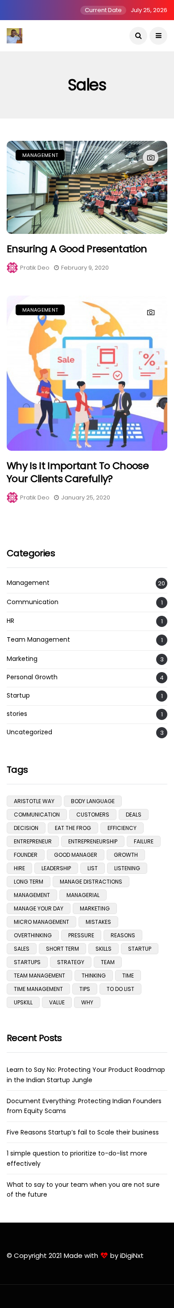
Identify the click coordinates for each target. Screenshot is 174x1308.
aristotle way (34, 801)
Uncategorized (29, 732)
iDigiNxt (132, 1255)
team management (39, 975)
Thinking (94, 975)
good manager (75, 855)
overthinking (33, 935)
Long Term (28, 881)
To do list (120, 989)
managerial (82, 895)
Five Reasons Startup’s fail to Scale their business (83, 1132)
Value (57, 1002)
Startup (18, 695)
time (128, 975)
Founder (25, 855)
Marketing (22, 659)
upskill (23, 1002)
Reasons (123, 935)
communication (37, 814)
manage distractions (91, 881)
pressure (81, 935)
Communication (32, 602)
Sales (21, 948)
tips (84, 989)
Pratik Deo (35, 267)
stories (17, 714)
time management (38, 989)
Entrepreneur (33, 841)
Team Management (38, 639)
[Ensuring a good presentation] (87, 187)
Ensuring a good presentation (77, 249)
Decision (26, 828)
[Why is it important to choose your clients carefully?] (87, 373)
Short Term (62, 948)
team (108, 962)
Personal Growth (32, 677)
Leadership (56, 868)
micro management (41, 922)
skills (103, 948)
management (32, 895)
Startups (27, 962)
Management (40, 155)
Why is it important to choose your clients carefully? (78, 472)
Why (87, 1002)
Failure (143, 841)
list (92, 868)
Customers (92, 814)
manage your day (38, 908)
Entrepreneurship (92, 841)
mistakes (98, 922)
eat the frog (73, 828)
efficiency (122, 828)
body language (93, 801)
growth (126, 855)
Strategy (70, 962)
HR (10, 621)
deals (133, 814)
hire (19, 868)
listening (127, 868)
